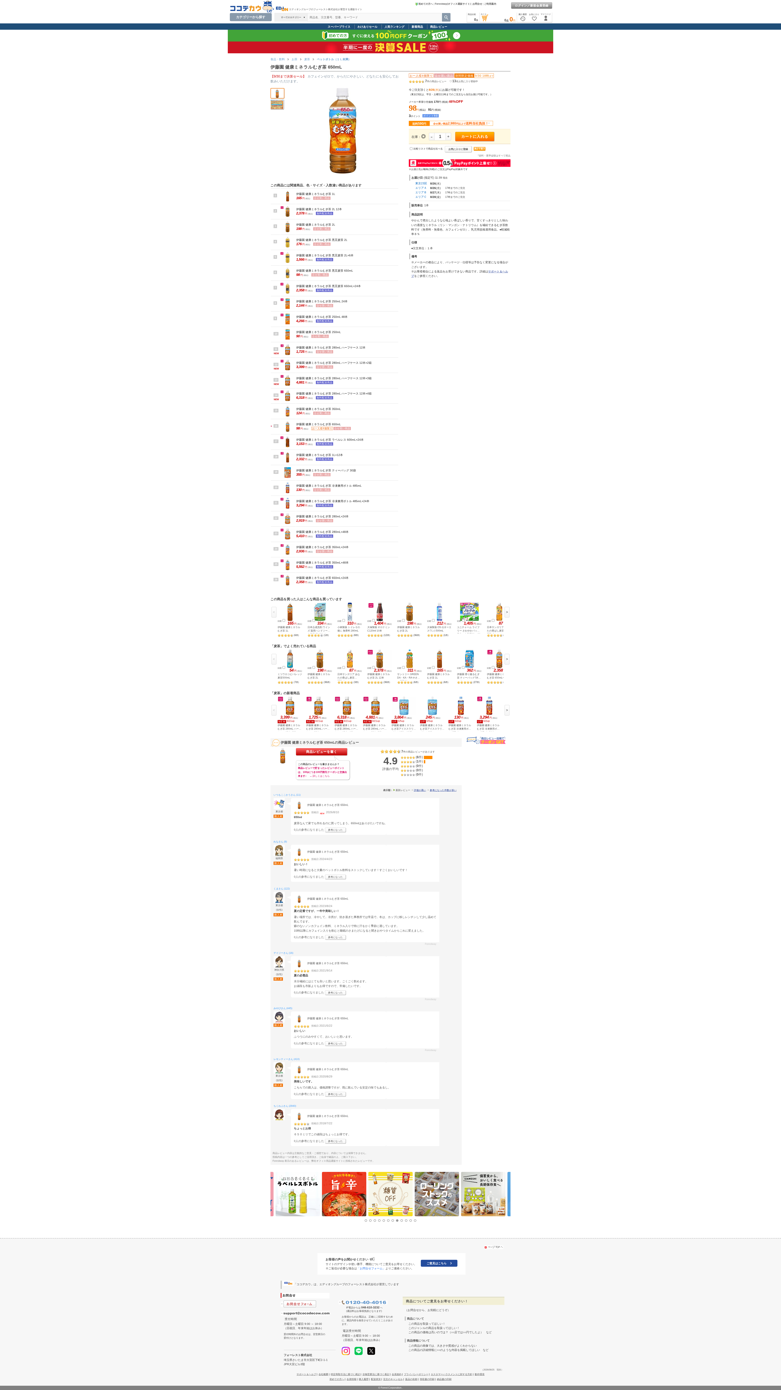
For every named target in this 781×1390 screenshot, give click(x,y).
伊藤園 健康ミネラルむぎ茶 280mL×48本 (322, 531)
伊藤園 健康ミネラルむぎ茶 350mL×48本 (322, 562)
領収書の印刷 (427, 1379)
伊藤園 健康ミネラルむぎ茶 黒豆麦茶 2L (321, 240)
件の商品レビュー (435, 81)
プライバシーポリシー (416, 1374)
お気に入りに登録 (458, 149)
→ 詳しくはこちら (320, 776)
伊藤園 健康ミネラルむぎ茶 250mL (318, 332)
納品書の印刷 (444, 1379)
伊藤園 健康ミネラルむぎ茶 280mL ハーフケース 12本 (330, 347)
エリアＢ (421, 192)
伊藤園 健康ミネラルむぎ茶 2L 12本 (319, 209)
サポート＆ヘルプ (306, 1374)
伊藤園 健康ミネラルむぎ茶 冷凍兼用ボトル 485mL (329, 485)
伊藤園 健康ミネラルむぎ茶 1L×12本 (319, 455)
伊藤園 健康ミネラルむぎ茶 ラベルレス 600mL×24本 (330, 439)
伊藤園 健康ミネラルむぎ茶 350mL (318, 409)
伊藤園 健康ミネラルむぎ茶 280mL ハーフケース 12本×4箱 (334, 393)
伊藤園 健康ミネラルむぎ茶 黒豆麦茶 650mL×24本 (328, 286)
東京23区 (421, 183)
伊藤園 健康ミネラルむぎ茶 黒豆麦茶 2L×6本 (324, 255)
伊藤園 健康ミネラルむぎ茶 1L (315, 194)
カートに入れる (474, 136)
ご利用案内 (490, 3)
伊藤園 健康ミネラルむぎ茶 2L (315, 224)
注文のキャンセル (393, 1379)
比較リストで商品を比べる (428, 148)
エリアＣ (421, 196)
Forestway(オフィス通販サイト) (453, 3)
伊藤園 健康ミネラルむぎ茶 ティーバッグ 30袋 (326, 470)
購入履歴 (364, 1379)
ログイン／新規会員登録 (532, 5)
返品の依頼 (411, 1379)
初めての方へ (425, 3)
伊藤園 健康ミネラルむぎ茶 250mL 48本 (322, 316)
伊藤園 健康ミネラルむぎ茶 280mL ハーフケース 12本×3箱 (334, 378)
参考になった (335, 829)
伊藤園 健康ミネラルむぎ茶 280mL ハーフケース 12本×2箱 (334, 362)
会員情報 (351, 1379)
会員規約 (396, 1374)
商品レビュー (438, 26)
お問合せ (477, 3)
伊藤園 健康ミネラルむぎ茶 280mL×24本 (322, 516)
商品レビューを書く (321, 751)
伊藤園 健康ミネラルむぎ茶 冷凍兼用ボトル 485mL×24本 (332, 501)
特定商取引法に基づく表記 (345, 1374)
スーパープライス (339, 26)
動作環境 (479, 1374)
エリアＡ (421, 187)
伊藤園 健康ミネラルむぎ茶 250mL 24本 (322, 301)
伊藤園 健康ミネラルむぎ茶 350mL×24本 (322, 547)
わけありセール (367, 26)
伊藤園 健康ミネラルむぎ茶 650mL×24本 (322, 577)
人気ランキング (395, 26)
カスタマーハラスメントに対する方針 (451, 1374)
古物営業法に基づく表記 (375, 1374)
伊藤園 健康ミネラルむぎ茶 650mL (318, 424)
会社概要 (323, 1374)
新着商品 (417, 26)
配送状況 (376, 1379)
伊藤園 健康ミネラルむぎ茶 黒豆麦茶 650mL (324, 270)
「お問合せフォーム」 (371, 1268)
